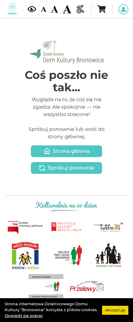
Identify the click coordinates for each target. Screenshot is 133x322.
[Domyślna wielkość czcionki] (44, 9)
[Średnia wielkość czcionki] (54, 9)
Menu (12, 13)
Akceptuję (115, 309)
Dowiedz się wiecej (24, 315)
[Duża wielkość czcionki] (67, 9)
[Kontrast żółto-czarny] (32, 9)
